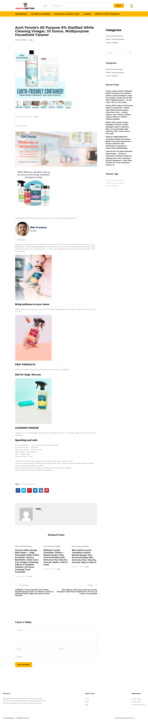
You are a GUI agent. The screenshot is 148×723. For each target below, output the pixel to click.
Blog (86, 704)
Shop (87, 701)
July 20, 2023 (20, 40)
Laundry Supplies (112, 42)
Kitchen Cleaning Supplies (115, 39)
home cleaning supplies (27, 484)
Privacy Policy (136, 701)
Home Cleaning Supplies (23, 546)
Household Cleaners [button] (40, 14)
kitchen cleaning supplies (115, 183)
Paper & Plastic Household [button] (107, 14)
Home (87, 699)
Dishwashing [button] (21, 14)
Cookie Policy (136, 699)
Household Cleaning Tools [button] (66, 14)
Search (118, 5)
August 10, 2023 (20, 576)
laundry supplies (112, 186)
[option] (28, 559)
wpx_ (31, 40)
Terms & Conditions (138, 704)
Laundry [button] (87, 14)
